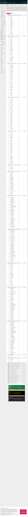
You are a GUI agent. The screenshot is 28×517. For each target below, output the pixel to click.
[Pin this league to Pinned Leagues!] (21, 15)
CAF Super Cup (2, 13)
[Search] (23, 2)
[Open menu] (26, 2)
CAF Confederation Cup (3, 12)
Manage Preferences (23, 513)
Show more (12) (2, 19)
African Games (2, 14)
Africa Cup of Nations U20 (3, 18)
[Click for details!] (17, 16)
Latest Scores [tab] (8, 13)
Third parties (16, 512)
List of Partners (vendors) (3, 515)
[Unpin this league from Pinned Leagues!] (17, 97)
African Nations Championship (2, 15)
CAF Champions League (3, 10)
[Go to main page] (4, 2)
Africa (12, 12)
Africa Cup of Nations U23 (3, 17)
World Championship (3, 11)
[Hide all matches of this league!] (26, 15)
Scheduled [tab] (12, 13)
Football (8, 12)
